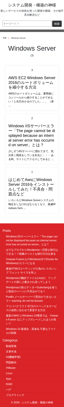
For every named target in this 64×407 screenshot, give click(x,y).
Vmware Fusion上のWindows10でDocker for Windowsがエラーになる (32, 261)
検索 (57, 23)
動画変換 (11, 346)
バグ (8, 389)
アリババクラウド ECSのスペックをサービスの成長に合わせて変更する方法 (31, 308)
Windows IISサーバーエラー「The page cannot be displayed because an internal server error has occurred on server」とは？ (32, 240)
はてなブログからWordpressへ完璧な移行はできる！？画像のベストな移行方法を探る (32, 251)
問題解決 (11, 362)
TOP (5, 38)
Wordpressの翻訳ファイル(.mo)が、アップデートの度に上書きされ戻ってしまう (31, 280)
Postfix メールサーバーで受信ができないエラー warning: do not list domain (31, 298)
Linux (9, 373)
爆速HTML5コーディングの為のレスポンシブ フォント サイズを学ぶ (31, 270)
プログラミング (15, 395)
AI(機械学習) (13, 357)
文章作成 (11, 351)
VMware (11, 367)
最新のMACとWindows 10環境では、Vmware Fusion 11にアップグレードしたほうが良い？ (32, 319)
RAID (9, 384)
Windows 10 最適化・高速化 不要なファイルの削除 (31, 331)
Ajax (8, 378)
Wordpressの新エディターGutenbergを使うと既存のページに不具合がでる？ (31, 289)
